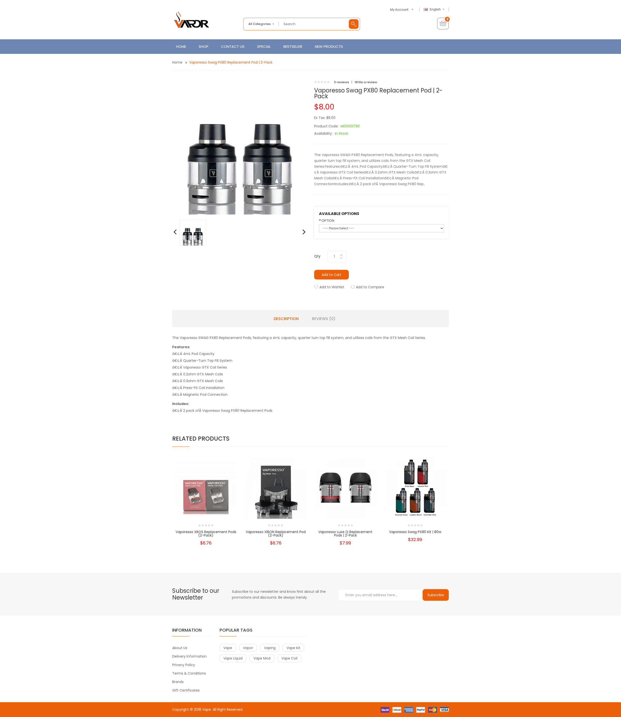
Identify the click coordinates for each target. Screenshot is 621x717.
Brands (178, 681)
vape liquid (233, 658)
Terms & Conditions (189, 673)
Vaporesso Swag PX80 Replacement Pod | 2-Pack (230, 62)
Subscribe (435, 595)
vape (227, 647)
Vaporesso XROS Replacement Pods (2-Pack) (206, 533)
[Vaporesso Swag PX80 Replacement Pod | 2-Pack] (193, 232)
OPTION (327, 220)
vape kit (293, 647)
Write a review (366, 82)
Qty (317, 256)
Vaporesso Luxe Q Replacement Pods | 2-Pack (345, 533)
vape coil (289, 658)
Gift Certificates (186, 690)
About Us (179, 647)
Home (177, 62)
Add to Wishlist (331, 287)
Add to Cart (331, 274)
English (435, 9)
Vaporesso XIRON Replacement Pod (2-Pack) (276, 533)
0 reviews (341, 82)
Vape (206, 709)
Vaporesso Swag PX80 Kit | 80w (415, 531)
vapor (248, 647)
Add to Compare (370, 287)
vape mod (261, 658)
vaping (270, 647)
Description (286, 318)
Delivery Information (189, 656)
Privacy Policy (183, 664)
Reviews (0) (323, 318)
